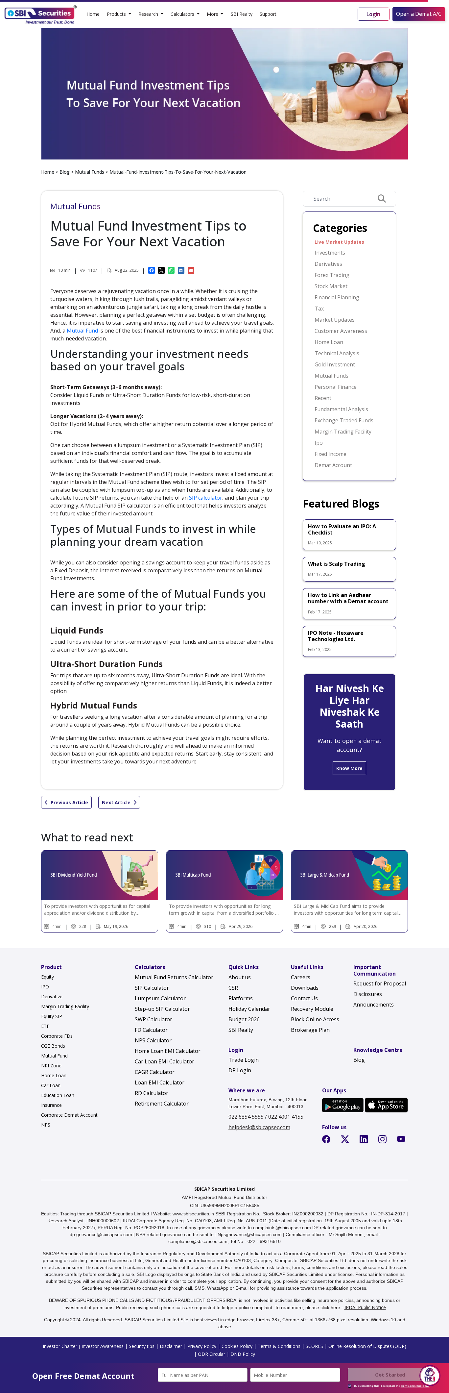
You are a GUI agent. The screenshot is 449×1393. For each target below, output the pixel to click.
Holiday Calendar (249, 1008)
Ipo (319, 442)
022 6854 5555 (246, 1116)
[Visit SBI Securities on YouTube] (402, 1140)
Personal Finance (336, 386)
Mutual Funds (331, 375)
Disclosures (367, 994)
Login (373, 14)
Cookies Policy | (238, 1346)
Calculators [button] (183, 14)
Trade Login (243, 1059)
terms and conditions (415, 1385)
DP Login (239, 1070)
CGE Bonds (53, 1046)
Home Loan (329, 342)
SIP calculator (205, 497)
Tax (319, 308)
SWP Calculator (153, 1019)
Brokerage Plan (310, 1029)
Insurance (51, 1105)
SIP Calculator (152, 987)
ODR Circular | (213, 1354)
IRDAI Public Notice (365, 1307)
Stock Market (331, 286)
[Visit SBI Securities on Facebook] (327, 1140)
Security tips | (143, 1346)
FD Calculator (151, 1029)
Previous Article (69, 802)
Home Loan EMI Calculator (168, 1051)
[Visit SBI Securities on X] (346, 1140)
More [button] (213, 14)
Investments (330, 252)
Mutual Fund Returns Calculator (174, 977)
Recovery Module (312, 1008)
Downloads (305, 987)
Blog (64, 172)
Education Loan (57, 1095)
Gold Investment (335, 364)
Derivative (51, 996)
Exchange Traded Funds (344, 420)
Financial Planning (337, 297)
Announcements (373, 1004)
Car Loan (50, 1085)
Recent (323, 398)
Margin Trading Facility (343, 431)
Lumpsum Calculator (160, 998)
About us (239, 977)
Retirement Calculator (162, 1103)
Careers (300, 977)
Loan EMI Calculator (159, 1082)
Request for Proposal (379, 983)
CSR (233, 987)
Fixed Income (330, 454)
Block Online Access (315, 1019)
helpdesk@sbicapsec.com (259, 1127)
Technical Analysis (337, 353)
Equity (47, 977)
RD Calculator (151, 1093)
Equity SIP (51, 1016)
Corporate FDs (57, 1036)
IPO (45, 986)
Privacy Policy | (203, 1346)
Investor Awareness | (105, 1346)
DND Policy (242, 1354)
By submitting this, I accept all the (392, 1385)
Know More (349, 768)
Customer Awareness (341, 331)
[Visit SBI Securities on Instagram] (383, 1140)
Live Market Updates (339, 242)
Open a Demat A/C (418, 13)
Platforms (240, 998)
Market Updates (335, 319)
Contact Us (304, 998)
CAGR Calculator (155, 1072)
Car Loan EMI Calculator (164, 1061)
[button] (430, 1375)
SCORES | (315, 1346)
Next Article (116, 802)
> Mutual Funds (87, 172)
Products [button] (117, 14)
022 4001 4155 (285, 1116)
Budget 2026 (244, 1019)
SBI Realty (241, 14)
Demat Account (333, 465)
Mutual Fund (82, 330)
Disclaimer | (172, 1346)
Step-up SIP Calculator (162, 1008)
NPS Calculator (153, 1040)
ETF (45, 1026)
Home (93, 14)
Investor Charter (60, 1346)
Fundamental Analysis (341, 409)
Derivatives (328, 263)
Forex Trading (332, 275)
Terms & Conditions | (280, 1346)
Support (268, 14)
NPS (45, 1125)
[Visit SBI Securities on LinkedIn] (365, 1140)
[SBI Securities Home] (41, 14)
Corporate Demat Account (69, 1115)
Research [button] (148, 14)
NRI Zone (51, 1065)
